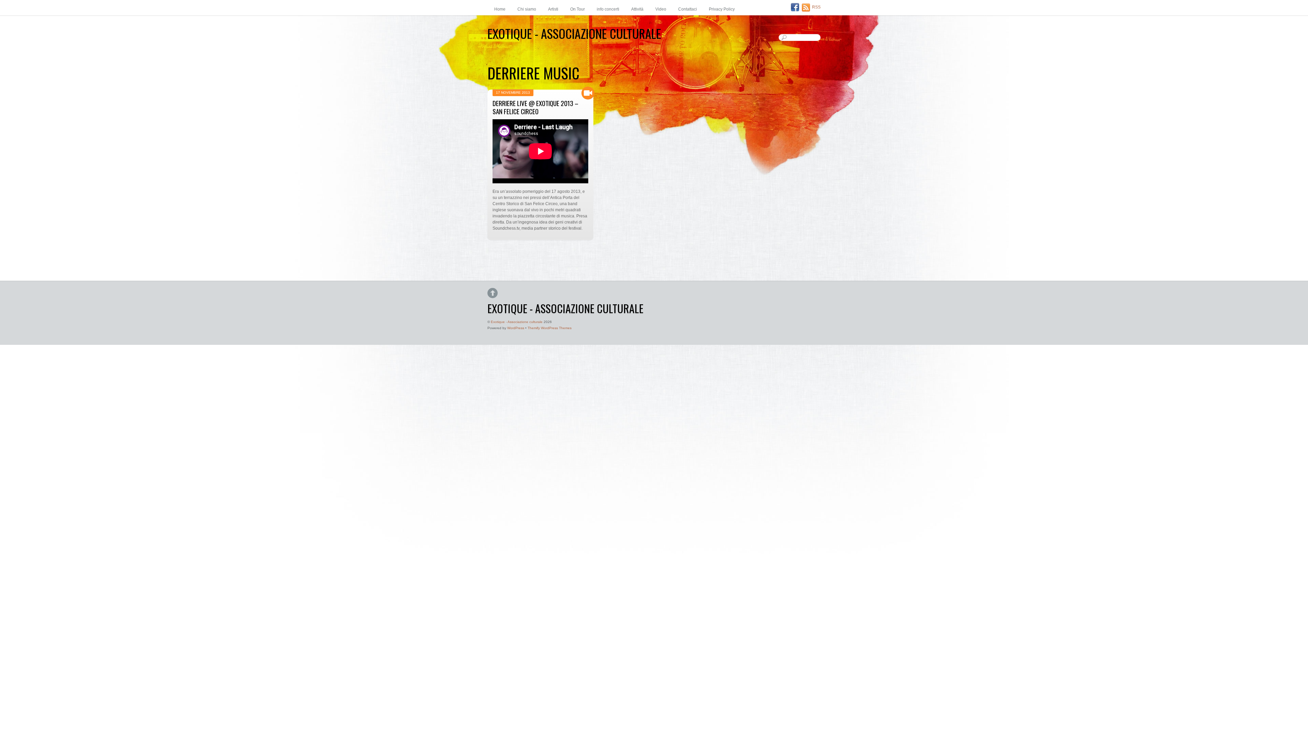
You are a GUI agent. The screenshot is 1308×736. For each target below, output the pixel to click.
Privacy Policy (722, 9)
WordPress (515, 328)
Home (499, 9)
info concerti (608, 9)
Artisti (553, 9)
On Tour (577, 9)
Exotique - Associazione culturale (517, 322)
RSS (816, 7)
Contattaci (687, 9)
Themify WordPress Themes (550, 328)
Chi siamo (526, 9)
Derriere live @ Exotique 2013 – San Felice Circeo (535, 107)
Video (660, 9)
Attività (637, 9)
